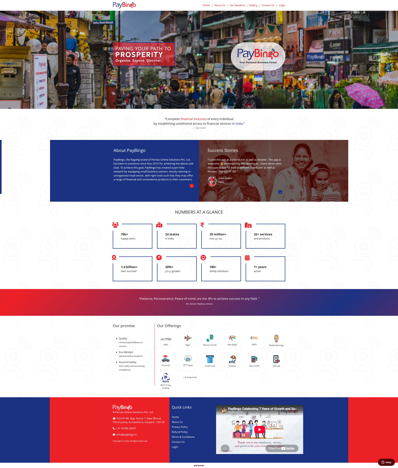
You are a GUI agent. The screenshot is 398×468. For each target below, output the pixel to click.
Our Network (239, 5)
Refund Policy (180, 432)
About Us (221, 5)
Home (208, 5)
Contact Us (269, 5)
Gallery (254, 5)
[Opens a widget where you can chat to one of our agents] (386, 462)
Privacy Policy (180, 427)
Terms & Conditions (183, 437)
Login (282, 5)
